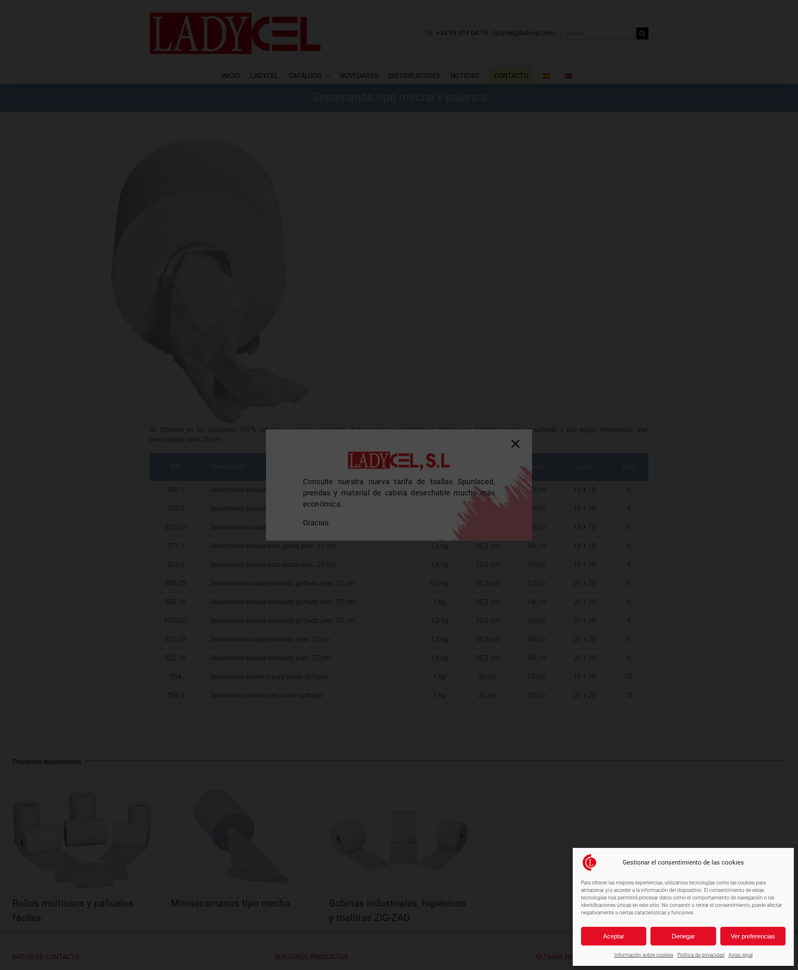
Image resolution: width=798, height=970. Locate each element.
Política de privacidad (700, 955)
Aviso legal (741, 955)
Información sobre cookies (643, 955)
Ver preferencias (753, 936)
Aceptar (613, 936)
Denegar (683, 936)
